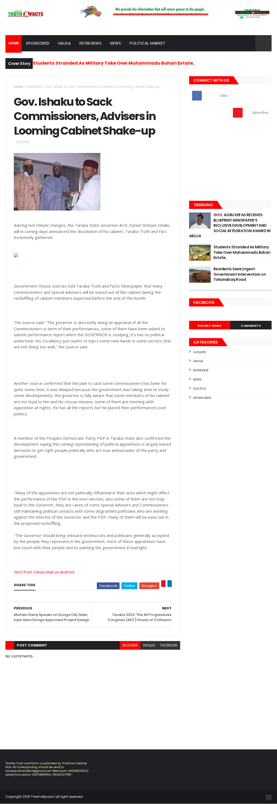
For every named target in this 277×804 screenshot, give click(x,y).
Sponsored (38, 43)
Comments (251, 325)
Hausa (64, 43)
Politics (199, 388)
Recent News (210, 325)
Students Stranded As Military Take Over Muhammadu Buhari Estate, (113, 63)
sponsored (202, 398)
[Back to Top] (269, 797)
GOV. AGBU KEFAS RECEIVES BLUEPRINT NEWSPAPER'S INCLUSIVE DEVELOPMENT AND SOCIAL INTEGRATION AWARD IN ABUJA (230, 225)
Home (18, 86)
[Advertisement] (230, 161)
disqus (149, 645)
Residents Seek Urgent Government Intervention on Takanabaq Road (239, 274)
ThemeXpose (42, 796)
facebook (168, 645)
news (197, 379)
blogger (130, 645)
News (115, 43)
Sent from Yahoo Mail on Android (44, 572)
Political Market (147, 43)
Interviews (90, 43)
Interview (201, 370)
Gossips (199, 352)
